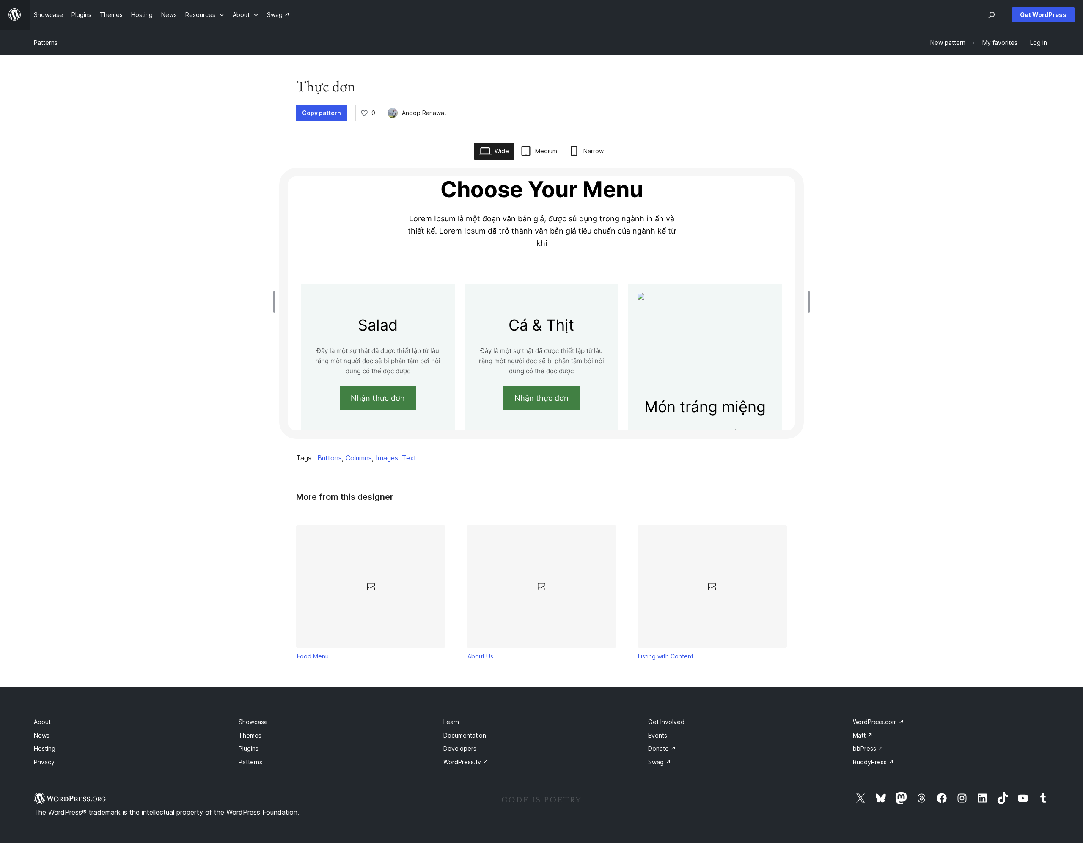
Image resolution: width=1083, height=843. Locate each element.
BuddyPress (873, 762)
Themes (250, 735)
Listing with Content (665, 656)
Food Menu (313, 656)
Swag (659, 762)
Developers (459, 748)
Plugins (248, 748)
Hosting (44, 748)
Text (409, 458)
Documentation (464, 735)
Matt (863, 735)
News (41, 735)
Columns (359, 458)
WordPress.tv (465, 762)
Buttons (329, 458)
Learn (451, 721)
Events (657, 735)
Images (387, 458)
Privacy (44, 762)
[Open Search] (991, 15)
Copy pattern (321, 112)
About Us (480, 656)
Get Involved (666, 721)
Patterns (46, 42)
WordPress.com (878, 721)
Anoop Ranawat (424, 112)
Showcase (253, 721)
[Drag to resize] (276, 302)
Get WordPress (1043, 14)
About (42, 721)
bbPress (868, 748)
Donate (662, 748)
